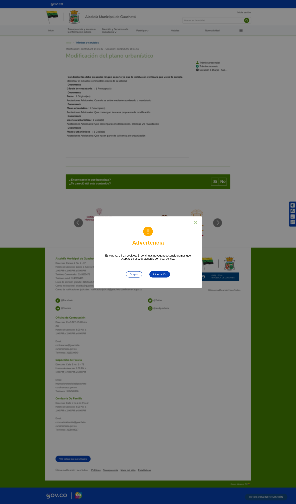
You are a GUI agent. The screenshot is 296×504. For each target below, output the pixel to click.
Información (159, 274)
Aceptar (134, 274)
